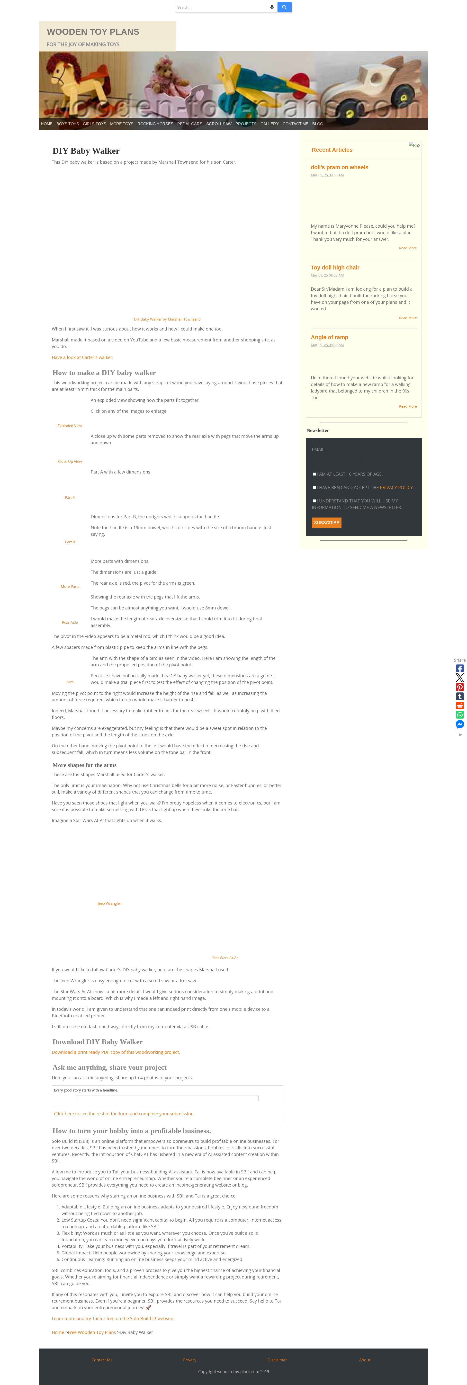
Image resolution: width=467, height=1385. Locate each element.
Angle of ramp (329, 337)
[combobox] (226, 7)
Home (47, 124)
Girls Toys (94, 124)
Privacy (189, 1360)
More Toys (122, 124)
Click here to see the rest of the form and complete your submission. (124, 1114)
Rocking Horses (155, 124)
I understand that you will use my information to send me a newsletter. (357, 504)
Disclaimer (277, 1360)
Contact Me (295, 124)
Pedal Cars (189, 124)
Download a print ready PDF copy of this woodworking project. (116, 1052)
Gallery (269, 124)
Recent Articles (332, 150)
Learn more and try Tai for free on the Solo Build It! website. (113, 1318)
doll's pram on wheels (339, 167)
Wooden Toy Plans (93, 32)
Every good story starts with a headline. (86, 1090)
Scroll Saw (219, 124)
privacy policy (396, 487)
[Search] (284, 7)
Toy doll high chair (335, 267)
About (364, 1360)
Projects (246, 124)
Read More (408, 248)
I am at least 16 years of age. (350, 474)
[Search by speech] (272, 7)
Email (318, 449)
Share (460, 660)
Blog (317, 124)
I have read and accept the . (365, 487)
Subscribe (326, 522)
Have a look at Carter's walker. (82, 357)
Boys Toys (67, 124)
